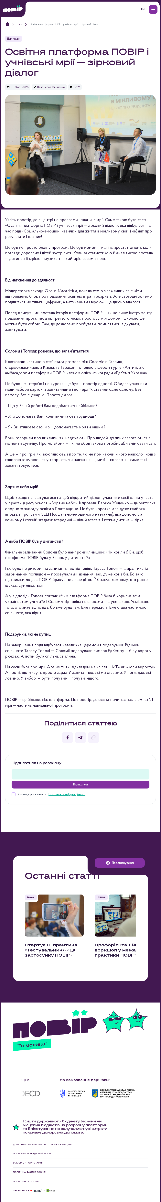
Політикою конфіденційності (66, 794)
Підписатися (80, 784)
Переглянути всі (123, 863)
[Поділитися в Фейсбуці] (67, 737)
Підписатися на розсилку (36, 763)
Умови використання (28, 1163)
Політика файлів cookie (29, 1172)
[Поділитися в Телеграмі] (80, 737)
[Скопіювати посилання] (93, 737)
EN (143, 9)
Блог (19, 24)
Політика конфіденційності (32, 1154)
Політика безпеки (26, 1181)
